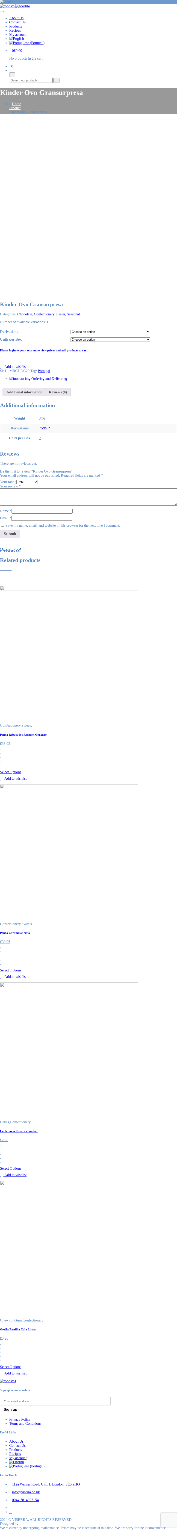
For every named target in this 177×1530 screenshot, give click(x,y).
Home (16, 104)
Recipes (15, 30)
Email (5, 518)
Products (15, 26)
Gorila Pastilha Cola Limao (18, 1329)
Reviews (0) (58, 392)
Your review (10, 486)
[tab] (24, 392)
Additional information (24, 392)
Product (15, 108)
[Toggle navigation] (2, 11)
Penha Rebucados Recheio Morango (23, 734)
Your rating (8, 482)
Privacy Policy (19, 1419)
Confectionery (44, 314)
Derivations (9, 332)
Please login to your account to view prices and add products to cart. (44, 350)
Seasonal (73, 314)
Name (6, 511)
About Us (16, 18)
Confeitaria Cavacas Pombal (19, 1131)
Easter (60, 314)
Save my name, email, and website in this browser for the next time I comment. (63, 525)
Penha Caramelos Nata (15, 933)
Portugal (44, 371)
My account (18, 34)
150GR (44, 428)
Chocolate (24, 314)
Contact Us (17, 22)
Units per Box (11, 339)
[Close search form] (12, 74)
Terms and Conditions (25, 1423)
